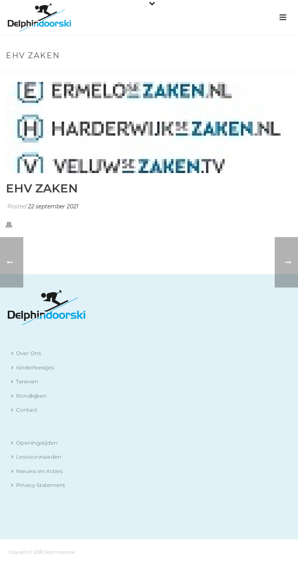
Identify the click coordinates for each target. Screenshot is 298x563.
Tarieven (27, 381)
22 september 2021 (53, 206)
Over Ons (28, 353)
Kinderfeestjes (35, 367)
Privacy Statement (40, 485)
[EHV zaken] (149, 127)
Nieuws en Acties (39, 471)
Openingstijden (36, 442)
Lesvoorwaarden (38, 456)
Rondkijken (31, 395)
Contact (26, 409)
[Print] (13, 224)
